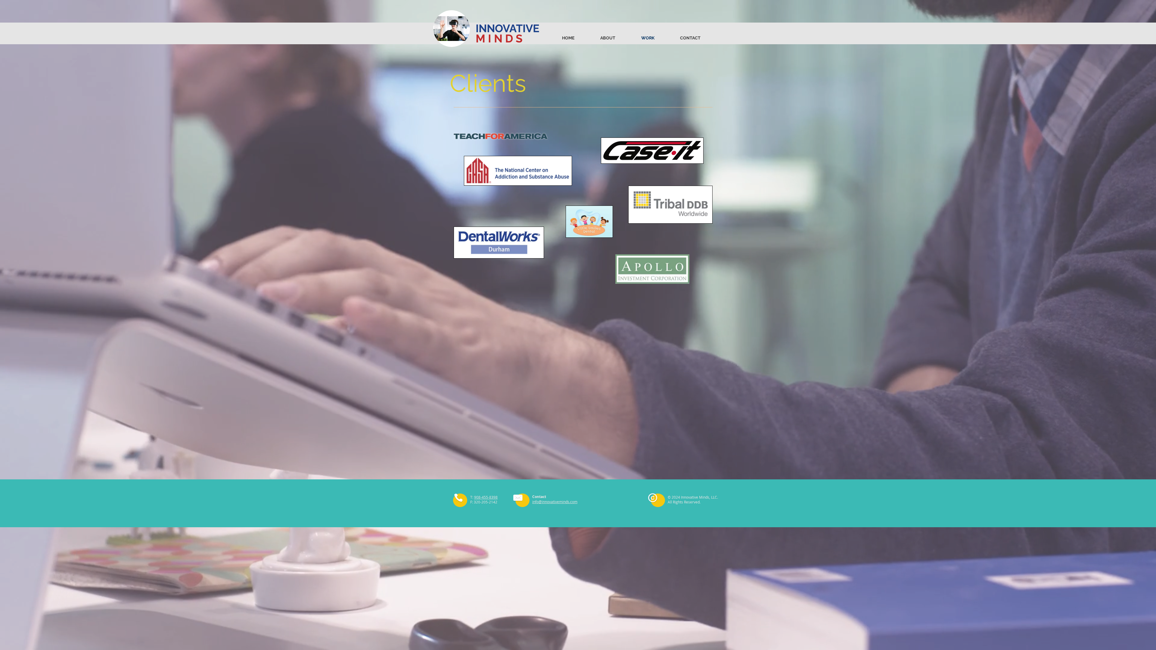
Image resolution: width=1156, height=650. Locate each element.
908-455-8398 (486, 497)
